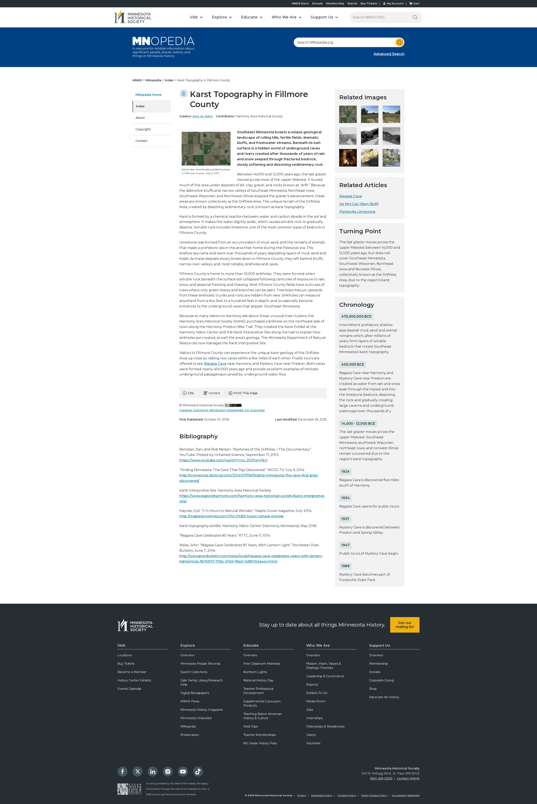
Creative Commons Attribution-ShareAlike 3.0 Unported (222, 410)
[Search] (415, 17)
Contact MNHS (408, 778)
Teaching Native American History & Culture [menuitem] (262, 716)
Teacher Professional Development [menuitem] (258, 691)
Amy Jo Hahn (203, 116)
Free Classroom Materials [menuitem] (261, 663)
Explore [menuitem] (187, 645)
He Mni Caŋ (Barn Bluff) (359, 204)
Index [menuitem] (140, 106)
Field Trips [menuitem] (250, 726)
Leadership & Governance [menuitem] (325, 676)
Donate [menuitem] (374, 672)
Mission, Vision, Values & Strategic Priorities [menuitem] (323, 666)
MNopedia (153, 80)
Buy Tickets (369, 3)
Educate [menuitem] (251, 645)
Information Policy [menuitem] (321, 795)
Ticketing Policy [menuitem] (346, 795)
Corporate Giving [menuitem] (381, 680)
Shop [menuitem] (373, 689)
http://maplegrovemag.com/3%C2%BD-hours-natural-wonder (231, 516)
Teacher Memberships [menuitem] (259, 735)
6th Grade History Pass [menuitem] (260, 743)
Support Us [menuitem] (379, 645)
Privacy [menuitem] (301, 795)
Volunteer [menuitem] (313, 743)
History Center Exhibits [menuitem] (134, 680)
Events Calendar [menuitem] (129, 689)
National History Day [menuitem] (258, 680)
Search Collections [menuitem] (193, 672)
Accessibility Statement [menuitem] (406, 795)
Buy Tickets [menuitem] (125, 663)
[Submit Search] (400, 42)
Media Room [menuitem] (315, 701)
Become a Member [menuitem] (131, 672)
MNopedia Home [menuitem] (149, 95)
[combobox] (349, 42)
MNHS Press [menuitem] (189, 701)
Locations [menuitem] (124, 655)
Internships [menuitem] (314, 718)
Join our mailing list (405, 625)
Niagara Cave (215, 364)
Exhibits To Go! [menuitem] (316, 693)
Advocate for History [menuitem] (384, 697)
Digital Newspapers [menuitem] (194, 693)
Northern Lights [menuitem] (255, 672)
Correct (214, 393)
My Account (395, 3)
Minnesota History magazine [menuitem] (201, 710)
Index (169, 80)
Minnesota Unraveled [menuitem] (195, 718)
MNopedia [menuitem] (188, 726)
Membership (335, 3)
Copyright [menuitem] (143, 129)
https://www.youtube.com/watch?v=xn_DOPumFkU (223, 460)
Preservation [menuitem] (189, 735)
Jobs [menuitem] (309, 710)
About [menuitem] (140, 118)
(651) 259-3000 (381, 778)
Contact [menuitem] (141, 141)
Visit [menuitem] (121, 645)
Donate (317, 3)
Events (352, 3)
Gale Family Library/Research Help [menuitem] (201, 682)
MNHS (138, 80)
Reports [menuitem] (312, 684)
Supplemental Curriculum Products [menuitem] (262, 703)
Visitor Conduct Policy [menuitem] (374, 795)
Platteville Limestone (357, 212)
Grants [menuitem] (311, 735)
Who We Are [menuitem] (318, 645)
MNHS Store (300, 3)
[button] (196, 17)
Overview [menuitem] (187, 655)
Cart (416, 3)
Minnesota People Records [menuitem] (200, 663)
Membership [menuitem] (378, 663)
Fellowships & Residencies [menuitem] (325, 726)
